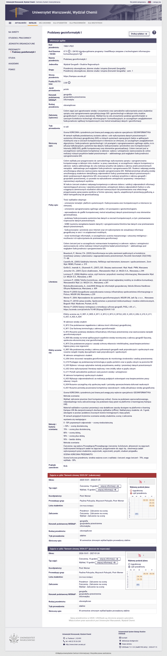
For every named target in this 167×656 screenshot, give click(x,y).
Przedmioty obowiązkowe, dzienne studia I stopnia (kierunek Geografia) (95, 68)
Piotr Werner (85, 496)
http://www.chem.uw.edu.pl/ (76, 644)
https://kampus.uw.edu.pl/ (75, 76)
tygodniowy (137, 490)
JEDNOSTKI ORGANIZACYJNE (21, 44)
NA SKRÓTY (13, 32)
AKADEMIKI (13, 63)
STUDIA (11, 58)
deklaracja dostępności (130, 641)
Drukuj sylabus (137, 34)
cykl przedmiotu (139, 493)
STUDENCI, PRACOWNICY (19, 38)
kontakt (124, 638)
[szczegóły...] (144, 481)
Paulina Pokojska (87, 501)
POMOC (11, 69)
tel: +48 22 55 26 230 (73, 641)
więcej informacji (108, 486)
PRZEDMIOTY (14, 49)
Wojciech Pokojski (104, 501)
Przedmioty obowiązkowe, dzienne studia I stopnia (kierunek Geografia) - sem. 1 (98, 71)
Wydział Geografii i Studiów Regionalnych (81, 64)
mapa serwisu (127, 644)
